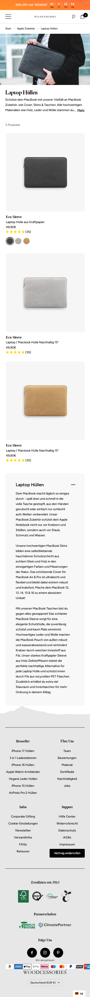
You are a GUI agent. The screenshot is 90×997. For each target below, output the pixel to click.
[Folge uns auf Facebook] (32, 953)
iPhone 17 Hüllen (23, 751)
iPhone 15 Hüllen (23, 786)
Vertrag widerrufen (67, 853)
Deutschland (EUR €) (42, 982)
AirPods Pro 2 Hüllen (23, 793)
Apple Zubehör (26, 28)
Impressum (67, 844)
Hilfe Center (67, 816)
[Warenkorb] (82, 17)
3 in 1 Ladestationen (23, 758)
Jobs (67, 786)
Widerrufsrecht (67, 823)
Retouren (23, 851)
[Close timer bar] (87, 2)
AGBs (67, 837)
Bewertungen (67, 758)
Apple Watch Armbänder (23, 772)
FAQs (23, 844)
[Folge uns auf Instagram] (45, 953)
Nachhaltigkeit (67, 779)
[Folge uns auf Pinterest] (58, 953)
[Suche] (74, 17)
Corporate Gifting (23, 816)
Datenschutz (67, 830)
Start (8, 28)
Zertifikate (67, 772)
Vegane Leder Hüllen (23, 779)
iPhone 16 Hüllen (23, 765)
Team (67, 751)
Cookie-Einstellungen (23, 823)
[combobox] (79, 993)
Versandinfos (23, 837)
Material (67, 765)
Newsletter (23, 830)
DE (81, 993)
